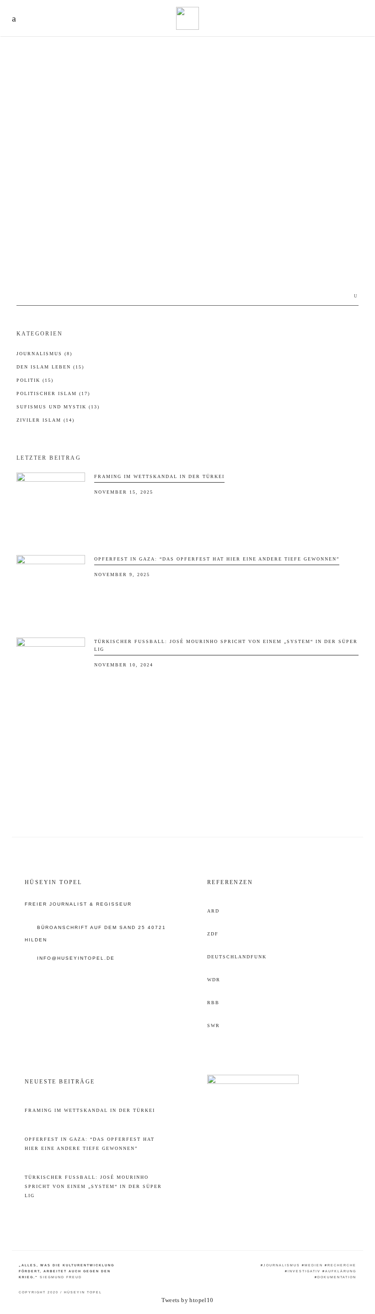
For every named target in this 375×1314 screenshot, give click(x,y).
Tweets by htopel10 (187, 1300)
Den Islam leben (42, 209)
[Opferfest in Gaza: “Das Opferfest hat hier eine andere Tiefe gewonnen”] (50, 589)
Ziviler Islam (45, 420)
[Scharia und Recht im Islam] (96, 143)
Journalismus (44, 353)
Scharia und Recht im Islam (55, 231)
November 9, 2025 (122, 574)
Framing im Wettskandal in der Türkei (159, 476)
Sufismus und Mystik (58, 406)
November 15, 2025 (123, 492)
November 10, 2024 (123, 664)
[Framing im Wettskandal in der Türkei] (50, 507)
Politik (35, 380)
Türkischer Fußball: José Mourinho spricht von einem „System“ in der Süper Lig (93, 1186)
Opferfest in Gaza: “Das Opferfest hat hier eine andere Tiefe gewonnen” (216, 558)
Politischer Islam (53, 393)
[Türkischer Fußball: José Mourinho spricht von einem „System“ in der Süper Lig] (50, 672)
